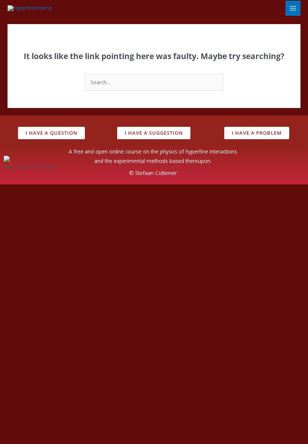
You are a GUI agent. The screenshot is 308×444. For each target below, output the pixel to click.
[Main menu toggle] (293, 8)
